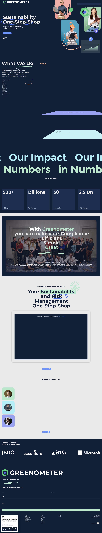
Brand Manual (43, 517)
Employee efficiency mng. (5, 93)
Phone (3, 496)
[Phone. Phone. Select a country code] (3, 497)
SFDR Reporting (4, 87)
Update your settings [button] (61, 316)
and (16, 259)
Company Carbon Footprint (6, 79)
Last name (53, 492)
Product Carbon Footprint (5, 80)
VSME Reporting (4, 86)
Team (42, 516)
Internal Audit (4, 90)
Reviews (42, 520)
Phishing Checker (4, 91)
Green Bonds (3, 92)
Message (3, 503)
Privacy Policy (43, 521)
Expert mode (4, 37)
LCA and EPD (4, 83)
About (42, 515)
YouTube (60, 516)
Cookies (42, 523)
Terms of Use (43, 522)
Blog (41, 518)
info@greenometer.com (97, 515)
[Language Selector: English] (99, 4)
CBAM (3, 82)
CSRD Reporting (4, 85)
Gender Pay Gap (4, 88)
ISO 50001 (3, 95)
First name (3, 492)
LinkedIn (60, 515)
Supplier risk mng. (4, 94)
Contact (42, 519)
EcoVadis (3, 89)
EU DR (3, 81)
